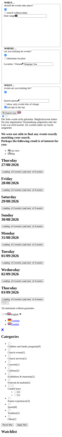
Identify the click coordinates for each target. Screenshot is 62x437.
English (15, 314)
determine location (16, 58)
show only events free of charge (23, 104)
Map (12, 153)
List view (15, 150)
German (15, 320)
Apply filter (22, 425)
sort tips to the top (16, 107)
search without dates (17, 12)
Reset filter (8, 425)
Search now (10, 113)
